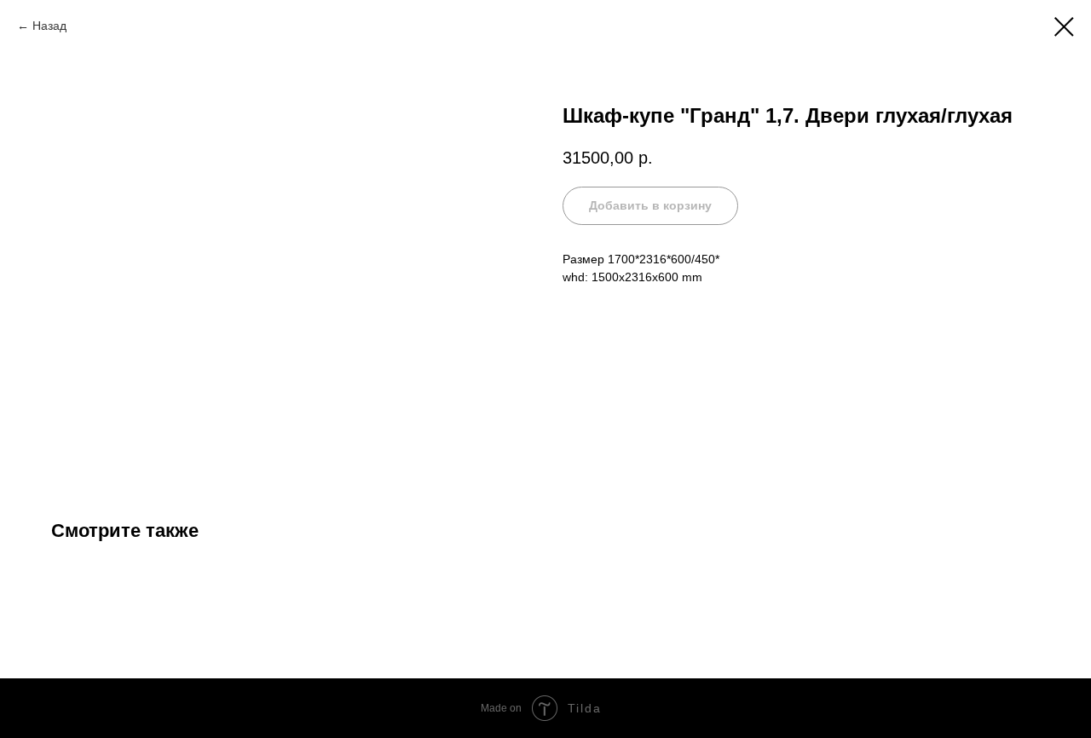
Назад (49, 25)
